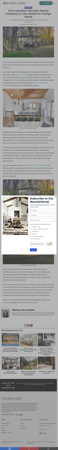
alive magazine (36, 238)
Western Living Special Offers (40, 229)
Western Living (36, 226)
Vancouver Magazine (37, 236)
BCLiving (34, 234)
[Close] (56, 197)
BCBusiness (35, 231)
